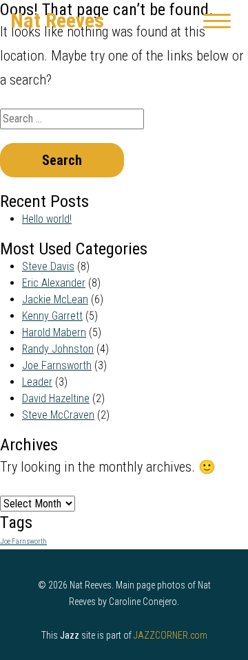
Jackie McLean (55, 299)
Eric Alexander (53, 282)
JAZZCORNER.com (170, 635)
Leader (37, 381)
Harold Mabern (54, 332)
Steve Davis (48, 266)
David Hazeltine (56, 398)
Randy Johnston (58, 348)
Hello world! (47, 219)
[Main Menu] (217, 20)
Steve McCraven (58, 414)
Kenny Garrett (52, 315)
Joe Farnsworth (57, 365)
